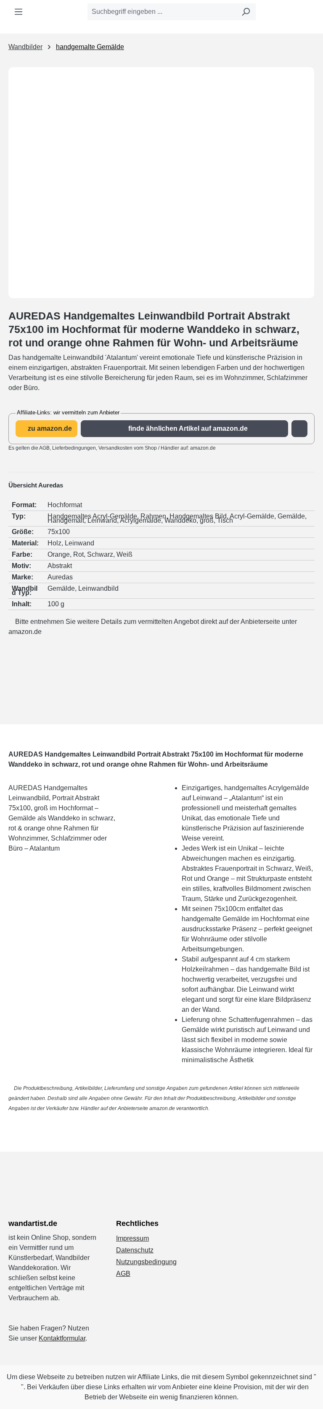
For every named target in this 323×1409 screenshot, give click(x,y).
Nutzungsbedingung (146, 1261)
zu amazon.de (49, 428)
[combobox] (161, 11)
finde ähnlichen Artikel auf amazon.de (187, 428)
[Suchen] (246, 11)
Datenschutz (135, 1250)
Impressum (132, 1238)
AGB (123, 1273)
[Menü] (18, 11)
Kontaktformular (62, 1338)
